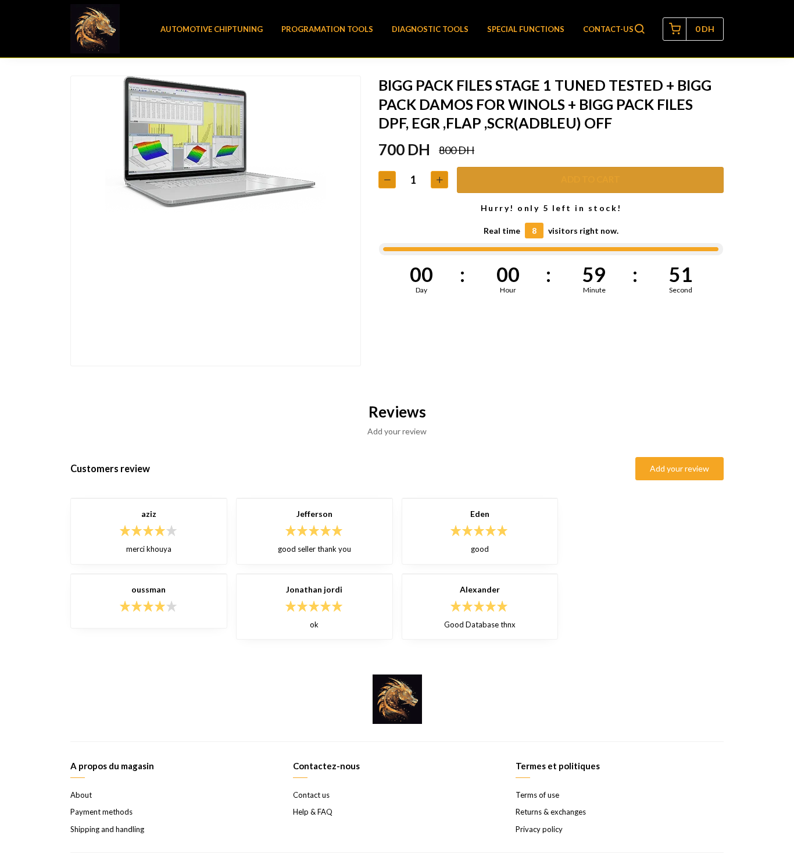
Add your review (679, 468)
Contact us (311, 795)
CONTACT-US (608, 29)
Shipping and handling (107, 829)
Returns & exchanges (551, 811)
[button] (639, 29)
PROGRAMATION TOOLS (327, 29)
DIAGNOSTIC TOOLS (430, 29)
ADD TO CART (590, 179)
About (81, 795)
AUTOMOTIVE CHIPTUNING (211, 29)
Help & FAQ (312, 811)
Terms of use (537, 795)
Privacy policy (539, 829)
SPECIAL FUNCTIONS (525, 29)
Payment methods (101, 811)
